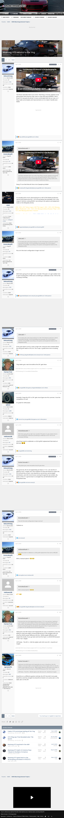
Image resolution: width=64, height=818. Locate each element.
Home (41, 816)
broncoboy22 (8, 154)
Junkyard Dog (53, 732)
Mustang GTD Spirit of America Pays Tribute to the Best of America (19, 751)
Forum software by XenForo (14, 812)
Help (38, 816)
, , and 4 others (29, 137)
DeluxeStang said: (23, 148)
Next (13, 60)
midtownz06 (8, 436)
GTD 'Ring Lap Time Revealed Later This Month (20, 738)
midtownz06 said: (23, 549)
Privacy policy (32, 816)
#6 (60, 329)
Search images (52, 17)
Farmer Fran (8, 372)
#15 (60, 655)
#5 (60, 270)
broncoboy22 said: (23, 518)
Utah (9, 87)
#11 (60, 512)
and (25, 451)
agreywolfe (8, 667)
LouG (56, 751)
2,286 (10, 411)
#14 (60, 612)
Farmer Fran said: (23, 462)
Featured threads (25, 17)
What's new (27, 14)
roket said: (21, 238)
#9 (60, 425)
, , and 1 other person (35, 188)
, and (31, 227)
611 (9, 161)
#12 (60, 543)
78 (8, 209)
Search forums (39, 17)
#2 (60, 142)
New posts (6, 17)
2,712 (10, 211)
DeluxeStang (7, 55)
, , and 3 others (33, 387)
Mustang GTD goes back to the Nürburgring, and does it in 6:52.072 (19, 758)
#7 (60, 360)
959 (10, 378)
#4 (60, 232)
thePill (9, 746)
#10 (60, 456)
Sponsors (3, 816)
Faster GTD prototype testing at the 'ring (21, 731)
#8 (60, 393)
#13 (60, 580)
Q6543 (8, 405)
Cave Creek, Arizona (7, 217)
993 (10, 674)
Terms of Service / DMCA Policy (21, 816)
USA (9, 383)
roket (8, 205)
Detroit (9, 416)
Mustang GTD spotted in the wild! (19, 744)
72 (8, 376)
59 (9, 442)
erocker (55, 745)
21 (8, 409)
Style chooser (4, 814)
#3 (60, 193)
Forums (15, 14)
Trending (15, 17)
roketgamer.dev (8, 220)
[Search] (61, 13)
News (6, 14)
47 (8, 80)
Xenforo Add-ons (36, 812)
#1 (60, 64)
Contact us (9, 816)
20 (8, 672)
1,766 (10, 82)
